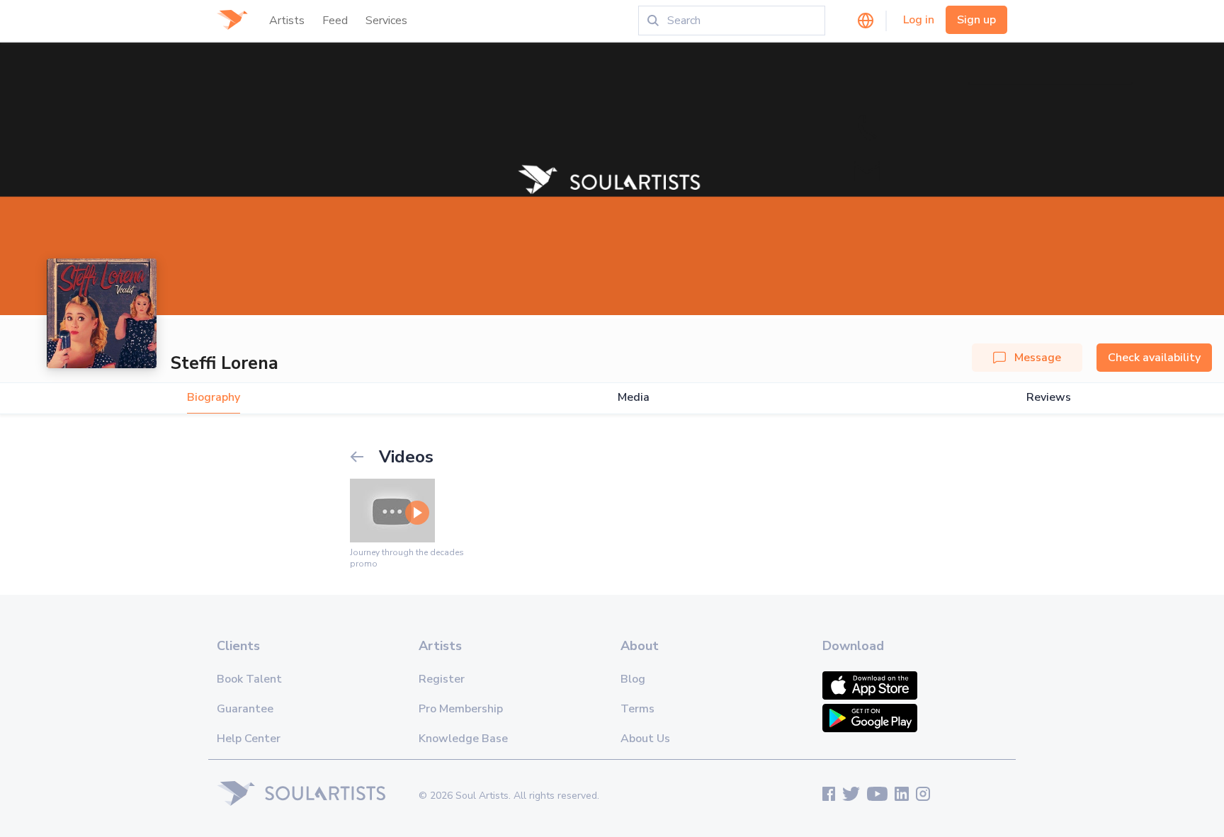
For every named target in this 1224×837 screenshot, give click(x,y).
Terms (637, 709)
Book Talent (249, 679)
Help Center (248, 738)
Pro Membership (461, 709)
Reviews (1048, 397)
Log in (918, 20)
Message (1037, 357)
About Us (645, 738)
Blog (632, 679)
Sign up (976, 20)
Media (634, 397)
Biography (213, 397)
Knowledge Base (463, 738)
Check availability (1154, 357)
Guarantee (245, 709)
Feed (335, 20)
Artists (287, 20)
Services (386, 20)
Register (442, 679)
